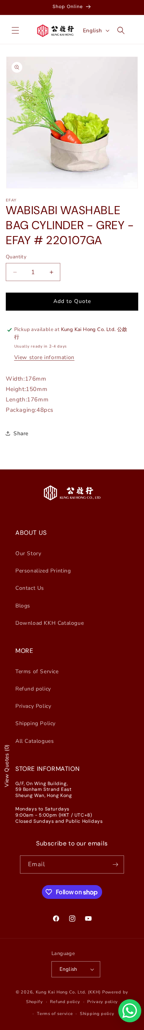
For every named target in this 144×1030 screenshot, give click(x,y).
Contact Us (29, 588)
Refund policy (33, 688)
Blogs (22, 605)
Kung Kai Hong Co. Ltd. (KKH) (68, 992)
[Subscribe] (115, 864)
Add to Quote (72, 301)
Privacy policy (102, 1002)
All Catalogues (34, 741)
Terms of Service (37, 671)
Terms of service (55, 1014)
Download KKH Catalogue (49, 623)
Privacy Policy (33, 706)
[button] (15, 30)
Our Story (28, 553)
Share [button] (20, 433)
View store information (44, 357)
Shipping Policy (35, 723)
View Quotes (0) (6, 765)
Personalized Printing (43, 570)
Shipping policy (97, 1014)
